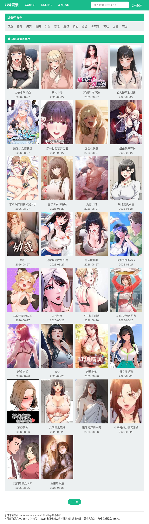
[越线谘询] (91, 345)
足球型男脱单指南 (57, 260)
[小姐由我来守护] (126, 122)
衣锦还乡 (57, 316)
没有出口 (91, 204)
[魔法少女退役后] (57, 178)
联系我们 (57, 515)
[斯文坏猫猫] (126, 345)
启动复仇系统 (126, 204)
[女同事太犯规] (57, 401)
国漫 (115, 26)
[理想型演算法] (91, 66)
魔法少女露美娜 (22, 148)
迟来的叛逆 (57, 483)
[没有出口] (91, 178)
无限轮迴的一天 (91, 427)
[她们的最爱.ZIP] (23, 457)
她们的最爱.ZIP (22, 483)
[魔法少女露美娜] (23, 122)
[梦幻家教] (23, 401)
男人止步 (57, 92)
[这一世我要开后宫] (57, 122)
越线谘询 (91, 371)
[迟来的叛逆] (57, 457)
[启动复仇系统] (126, 178)
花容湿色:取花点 (126, 316)
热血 (10, 26)
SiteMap (47, 515)
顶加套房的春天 (126, 260)
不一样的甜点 (91, 316)
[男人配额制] (91, 233)
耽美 (38, 26)
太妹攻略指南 (23, 92)
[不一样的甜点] (91, 289)
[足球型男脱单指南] (57, 233)
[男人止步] (57, 66)
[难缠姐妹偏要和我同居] (23, 178)
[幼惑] (23, 233)
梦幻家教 (22, 427)
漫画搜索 (137, 5)
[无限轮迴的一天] (91, 401)
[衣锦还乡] (57, 289)
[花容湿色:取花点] (126, 289)
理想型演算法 (91, 92)
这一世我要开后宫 (57, 148)
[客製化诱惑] (91, 122)
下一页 (74, 502)
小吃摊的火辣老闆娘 (126, 427)
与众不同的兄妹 (22, 316)
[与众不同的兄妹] (23, 289)
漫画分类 (63, 5)
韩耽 (106, 26)
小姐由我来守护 (126, 148)
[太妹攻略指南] (23, 66)
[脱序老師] (23, 345)
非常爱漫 (12, 4)
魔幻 (66, 26)
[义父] (57, 345)
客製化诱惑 (91, 148)
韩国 (124, 26)
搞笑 (29, 26)
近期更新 (29, 5)
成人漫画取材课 (126, 92)
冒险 (57, 26)
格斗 (19, 26)
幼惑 (22, 260)
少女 (47, 26)
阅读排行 (46, 5)
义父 (57, 371)
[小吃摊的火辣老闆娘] (126, 401)
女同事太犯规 (57, 427)
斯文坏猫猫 (126, 371)
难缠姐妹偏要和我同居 (22, 204)
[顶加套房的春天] (126, 233)
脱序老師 (22, 371)
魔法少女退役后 (57, 204)
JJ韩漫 (95, 26)
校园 (75, 26)
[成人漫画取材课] (126, 66)
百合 (84, 26)
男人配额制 (91, 260)
